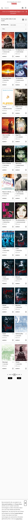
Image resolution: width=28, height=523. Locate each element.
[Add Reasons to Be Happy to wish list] (13, 198)
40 (10, 375)
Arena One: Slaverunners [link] (7, 78)
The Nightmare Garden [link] (20, 50)
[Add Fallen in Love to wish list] (26, 113)
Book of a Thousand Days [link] (7, 50)
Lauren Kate (19, 108)
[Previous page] (8, 375)
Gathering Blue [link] (19, 333)
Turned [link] (4, 277)
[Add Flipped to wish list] (13, 113)
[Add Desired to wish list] (13, 312)
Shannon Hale (6, 51)
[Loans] (22, 8)
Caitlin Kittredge (20, 51)
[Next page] (21, 375)
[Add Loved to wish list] (26, 255)
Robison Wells (6, 250)
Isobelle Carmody (20, 80)
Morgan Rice (6, 80)
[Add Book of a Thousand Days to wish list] (13, 57)
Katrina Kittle (6, 193)
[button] (23, 20)
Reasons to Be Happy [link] (7, 192)
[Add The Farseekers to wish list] (26, 85)
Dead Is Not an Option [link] (7, 220)
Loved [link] (17, 248)
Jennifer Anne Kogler (21, 222)
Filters (3, 29)
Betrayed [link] (18, 277)
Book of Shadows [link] (6, 163)
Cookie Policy (18, 519)
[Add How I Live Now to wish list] (13, 142)
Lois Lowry (19, 335)
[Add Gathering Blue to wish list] (26, 340)
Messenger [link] (5, 362)
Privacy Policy (18, 504)
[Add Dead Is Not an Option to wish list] (13, 227)
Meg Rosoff (6, 137)
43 (17, 375)
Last (19, 378)
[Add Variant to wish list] (13, 255)
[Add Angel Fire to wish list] (26, 142)
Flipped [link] (4, 106)
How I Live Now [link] (6, 135)
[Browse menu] (25, 8)
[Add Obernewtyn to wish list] (26, 170)
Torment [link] (18, 362)
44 (19, 375)
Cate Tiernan (6, 165)
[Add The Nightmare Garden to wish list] (26, 57)
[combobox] (11, 8)
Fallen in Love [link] (19, 106)
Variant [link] (4, 248)
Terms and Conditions (7, 504)
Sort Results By (4, 24)
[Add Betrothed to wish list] (26, 312)
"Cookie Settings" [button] (18, 513)
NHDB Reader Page (15, 11)
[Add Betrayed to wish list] (26, 284)
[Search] (2, 8)
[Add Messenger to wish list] (13, 369)
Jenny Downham (20, 193)
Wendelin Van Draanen (8, 108)
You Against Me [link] (19, 192)
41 (12, 375)
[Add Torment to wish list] (26, 369)
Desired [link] (4, 305)
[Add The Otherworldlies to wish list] (26, 227)
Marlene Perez (6, 222)
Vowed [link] (4, 333)
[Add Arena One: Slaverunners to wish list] (13, 85)
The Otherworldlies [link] (20, 220)
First (10, 378)
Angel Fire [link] (18, 135)
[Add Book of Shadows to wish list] (13, 170)
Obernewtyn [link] (19, 163)
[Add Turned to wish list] (13, 284)
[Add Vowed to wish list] (13, 340)
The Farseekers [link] (19, 78)
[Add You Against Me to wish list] (26, 198)
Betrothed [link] (18, 305)
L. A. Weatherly (20, 137)
